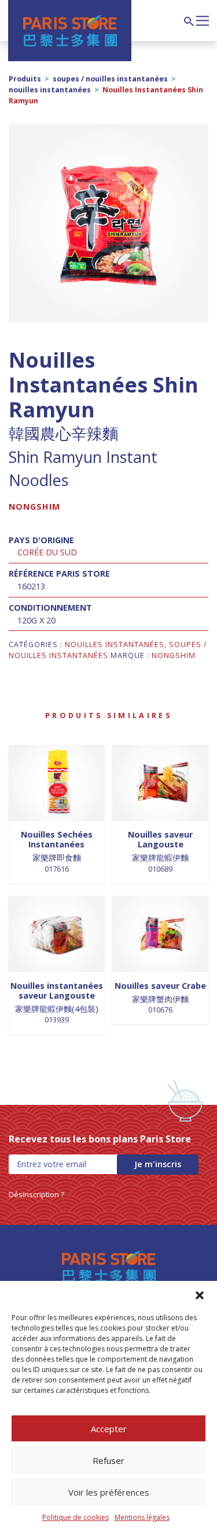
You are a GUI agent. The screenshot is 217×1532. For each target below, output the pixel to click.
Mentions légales (142, 1517)
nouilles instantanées (50, 90)
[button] (199, 1295)
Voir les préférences (108, 1492)
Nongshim (34, 506)
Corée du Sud (47, 552)
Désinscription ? (36, 1194)
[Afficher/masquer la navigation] (202, 19)
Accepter (109, 1428)
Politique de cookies (75, 1517)
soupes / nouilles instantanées (110, 79)
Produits (25, 79)
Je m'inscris (157, 1164)
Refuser (108, 1460)
